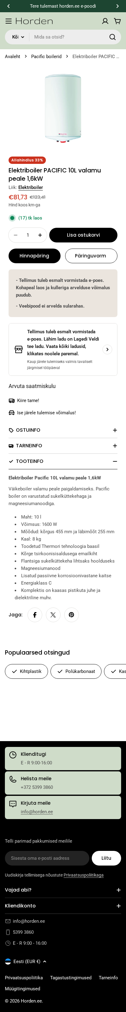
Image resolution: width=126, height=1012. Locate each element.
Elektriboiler (30, 187)
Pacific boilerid (46, 56)
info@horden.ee (37, 811)
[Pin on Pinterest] (71, 615)
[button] (8, 6)
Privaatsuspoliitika (24, 978)
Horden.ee (31, 1001)
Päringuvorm (90, 256)
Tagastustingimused (70, 978)
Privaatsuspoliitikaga (84, 875)
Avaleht (12, 56)
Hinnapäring (34, 256)
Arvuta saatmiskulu (32, 386)
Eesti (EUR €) (26, 961)
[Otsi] (112, 37)
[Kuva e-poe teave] (107, 349)
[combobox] (63, 37)
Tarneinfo (108, 978)
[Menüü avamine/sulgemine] (8, 21)
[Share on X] (53, 615)
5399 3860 (23, 932)
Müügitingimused (22, 989)
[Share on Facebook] (35, 615)
